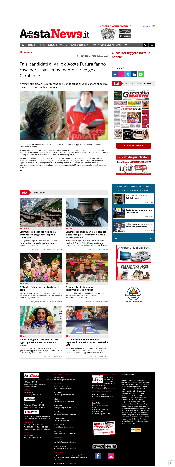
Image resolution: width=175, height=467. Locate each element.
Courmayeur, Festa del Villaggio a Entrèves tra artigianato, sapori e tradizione (38, 234)
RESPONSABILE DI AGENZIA (102, 391)
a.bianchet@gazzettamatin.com (65, 388)
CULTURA (25, 284)
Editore (27, 390)
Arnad (87, 302)
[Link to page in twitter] (128, 74)
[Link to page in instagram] (121, 74)
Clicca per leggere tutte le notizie (131, 55)
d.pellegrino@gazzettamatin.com (65, 407)
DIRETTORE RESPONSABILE (63, 375)
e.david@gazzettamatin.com (64, 401)
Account (95, 400)
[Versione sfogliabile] (108, 32)
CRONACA (41, 45)
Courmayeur (35, 249)
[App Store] (125, 36)
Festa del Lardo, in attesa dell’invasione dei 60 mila (79, 288)
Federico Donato (88, 55)
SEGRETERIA (58, 437)
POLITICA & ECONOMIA (79, 45)
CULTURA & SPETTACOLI (57, 45)
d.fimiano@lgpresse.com (101, 414)
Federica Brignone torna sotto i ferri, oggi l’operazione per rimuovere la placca (39, 342)
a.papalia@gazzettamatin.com (64, 420)
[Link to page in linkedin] (134, 74)
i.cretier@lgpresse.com (100, 409)
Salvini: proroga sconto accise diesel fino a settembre (139, 225)
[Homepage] (23, 45)
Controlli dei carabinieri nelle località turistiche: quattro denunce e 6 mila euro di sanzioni (86, 234)
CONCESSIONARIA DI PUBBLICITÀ (104, 374)
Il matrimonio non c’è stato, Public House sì (138, 197)
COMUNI (31, 45)
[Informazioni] (126, 45)
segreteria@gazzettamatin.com (39, 429)
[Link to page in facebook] (115, 74)
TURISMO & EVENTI (106, 45)
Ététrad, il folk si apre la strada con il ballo (39, 288)
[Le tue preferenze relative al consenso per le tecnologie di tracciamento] (171, 463)
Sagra (70, 284)
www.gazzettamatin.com (33, 386)
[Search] (145, 45)
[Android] (125, 31)
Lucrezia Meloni (47, 249)
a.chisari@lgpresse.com (105, 396)
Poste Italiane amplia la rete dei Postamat (139, 211)
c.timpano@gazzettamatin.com (65, 414)
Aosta (32, 302)
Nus (41, 302)
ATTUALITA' (26, 228)
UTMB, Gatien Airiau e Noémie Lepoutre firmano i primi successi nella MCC (87, 342)
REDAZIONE (28, 422)
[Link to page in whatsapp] (141, 74)
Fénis (37, 302)
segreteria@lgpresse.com (106, 388)
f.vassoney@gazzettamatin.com (65, 433)
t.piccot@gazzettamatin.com (64, 427)
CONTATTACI (58, 452)
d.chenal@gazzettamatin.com (64, 395)
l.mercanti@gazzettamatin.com (65, 380)
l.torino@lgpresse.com (100, 405)
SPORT (93, 45)
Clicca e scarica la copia (133, 145)
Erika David (95, 249)
